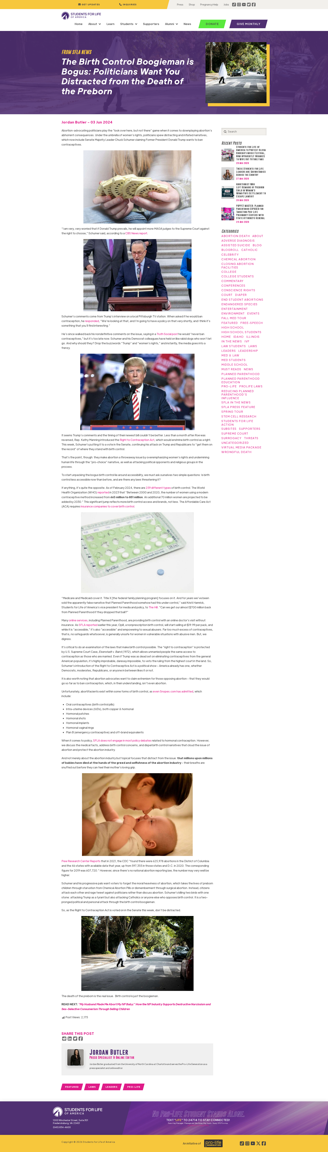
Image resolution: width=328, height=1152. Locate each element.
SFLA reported (88, 625)
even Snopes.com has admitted (172, 691)
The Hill (153, 607)
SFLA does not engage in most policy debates (122, 740)
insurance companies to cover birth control (107, 506)
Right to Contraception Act (136, 440)
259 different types (158, 487)
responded (92, 321)
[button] (128, 4)
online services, (78, 620)
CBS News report (136, 233)
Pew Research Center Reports (81, 861)
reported (103, 492)
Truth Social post (167, 334)
